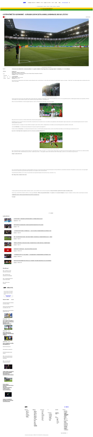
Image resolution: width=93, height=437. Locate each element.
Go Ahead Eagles (5, 75)
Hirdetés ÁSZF (66, 424)
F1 (47, 2)
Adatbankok (29, 2)
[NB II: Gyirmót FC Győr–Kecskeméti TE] (8, 340)
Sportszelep (56, 409)
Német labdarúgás (35, 416)
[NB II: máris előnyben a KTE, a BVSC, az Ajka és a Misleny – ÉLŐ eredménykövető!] (8, 317)
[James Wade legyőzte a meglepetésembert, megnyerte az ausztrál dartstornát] (8, 368)
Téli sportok (43, 419)
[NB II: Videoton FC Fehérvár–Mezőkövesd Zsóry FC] (8, 329)
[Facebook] (66, 406)
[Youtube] (67, 406)
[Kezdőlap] (24, 2)
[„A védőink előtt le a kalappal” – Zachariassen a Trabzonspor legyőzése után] (7, 257)
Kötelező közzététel (65, 417)
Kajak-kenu (42, 413)
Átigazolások (27, 415)
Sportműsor (45, 6)
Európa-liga (8, 78)
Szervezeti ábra (66, 420)
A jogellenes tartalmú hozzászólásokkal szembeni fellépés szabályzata (66, 414)
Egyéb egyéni (42, 418)
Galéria (56, 2)
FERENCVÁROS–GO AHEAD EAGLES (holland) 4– (19, 73)
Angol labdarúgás (35, 411)
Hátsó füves (54, 6)
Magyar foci (26, 409)
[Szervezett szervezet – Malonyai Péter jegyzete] (7, 251)
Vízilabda (50, 418)
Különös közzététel (65, 422)
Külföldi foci (34, 409)
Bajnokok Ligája (35, 418)
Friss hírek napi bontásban (40, 6)
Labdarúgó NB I (16, 220)
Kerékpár (43, 414)
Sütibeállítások (66, 429)
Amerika (45, 2)
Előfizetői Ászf (66, 425)
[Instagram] (64, 406)
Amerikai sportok (50, 417)
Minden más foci (35, 424)
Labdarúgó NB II (5, 341)
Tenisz (42, 416)
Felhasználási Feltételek (65, 428)
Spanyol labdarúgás (35, 413)
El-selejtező (4, 78)
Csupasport (51, 6)
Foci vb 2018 (35, 420)
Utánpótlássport (58, 6)
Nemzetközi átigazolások (35, 425)
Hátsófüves (27, 414)
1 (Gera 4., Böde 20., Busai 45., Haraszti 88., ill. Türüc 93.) (34, 73)
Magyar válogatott (27, 416)
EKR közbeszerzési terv (65, 419)
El (8, 75)
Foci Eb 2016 (35, 422)
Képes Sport (48, 6)
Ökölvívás (43, 415)
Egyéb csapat (50, 420)
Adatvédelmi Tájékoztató (65, 426)
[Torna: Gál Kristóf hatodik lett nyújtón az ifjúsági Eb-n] (8, 396)
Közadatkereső (66, 423)
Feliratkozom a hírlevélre (8, 296)
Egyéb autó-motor (57, 419)
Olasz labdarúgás (35, 414)
